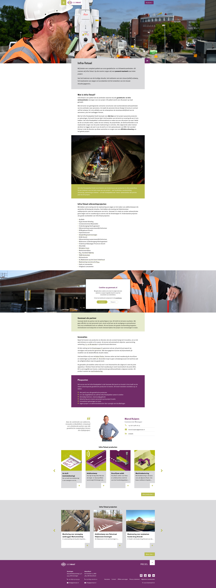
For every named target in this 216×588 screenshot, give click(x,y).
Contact (114, 579)
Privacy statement (134, 579)
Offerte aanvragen (123, 579)
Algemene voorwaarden (148, 579)
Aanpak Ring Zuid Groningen (88, 235)
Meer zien (149, 554)
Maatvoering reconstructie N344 (89, 262)
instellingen (118, 298)
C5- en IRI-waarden (91, 344)
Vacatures (107, 579)
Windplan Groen (84, 248)
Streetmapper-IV (97, 348)
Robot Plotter (99, 356)
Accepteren (102, 302)
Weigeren (113, 302)
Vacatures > (149, 3)
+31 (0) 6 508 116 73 (134, 425)
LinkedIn (130, 434)
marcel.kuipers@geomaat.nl (136, 430)
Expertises (76, 61)
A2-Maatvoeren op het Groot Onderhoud (92, 259)
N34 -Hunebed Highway (86, 252)
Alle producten (147, 494)
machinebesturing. (97, 371)
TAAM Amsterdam (84, 255)
